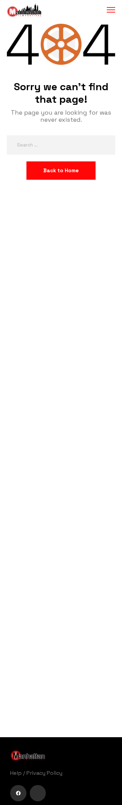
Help (16, 773)
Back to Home (61, 170)
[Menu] (111, 10)
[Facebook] (18, 793)
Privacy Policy (44, 773)
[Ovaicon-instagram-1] (38, 793)
